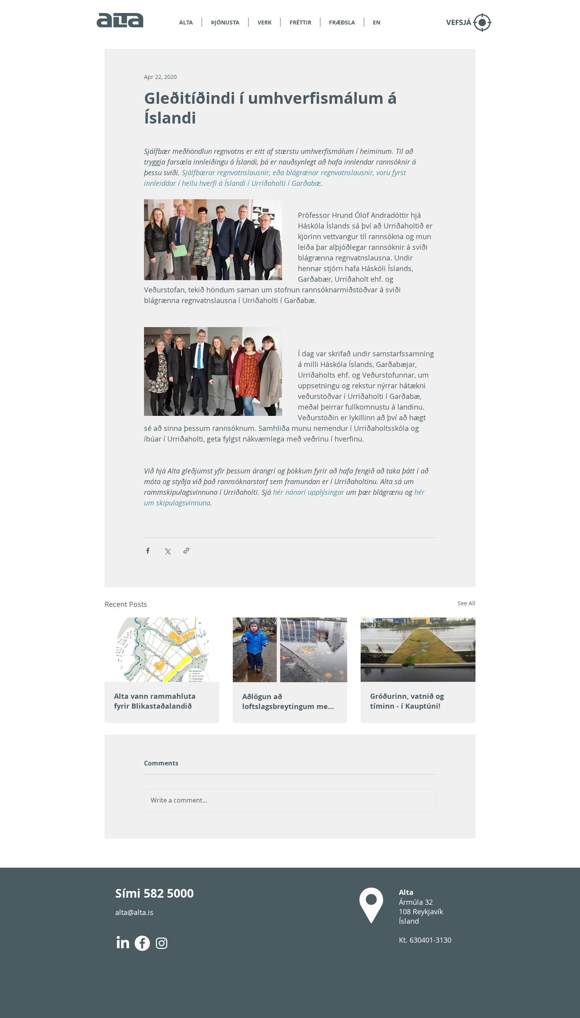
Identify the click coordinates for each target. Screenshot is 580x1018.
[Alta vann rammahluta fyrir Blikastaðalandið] (162, 650)
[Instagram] (161, 943)
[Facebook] (142, 943)
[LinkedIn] (123, 943)
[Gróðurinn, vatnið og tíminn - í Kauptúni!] (418, 650)
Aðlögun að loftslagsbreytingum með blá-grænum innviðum (287, 701)
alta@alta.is (134, 912)
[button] (342, 22)
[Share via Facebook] (148, 550)
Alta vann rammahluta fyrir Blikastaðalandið (155, 701)
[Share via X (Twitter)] (167, 550)
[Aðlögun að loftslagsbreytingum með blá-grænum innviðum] (290, 650)
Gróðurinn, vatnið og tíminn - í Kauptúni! (407, 701)
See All (466, 603)
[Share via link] (186, 550)
